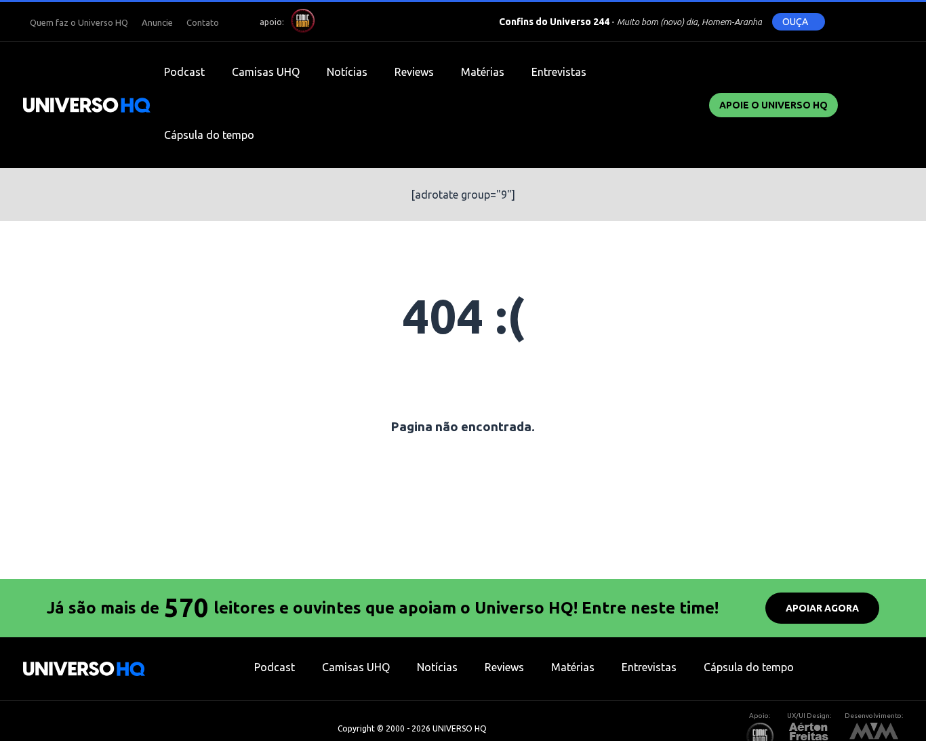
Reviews (414, 72)
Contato (202, 22)
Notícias (347, 72)
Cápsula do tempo (209, 135)
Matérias (482, 72)
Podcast (184, 72)
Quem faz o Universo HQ (79, 22)
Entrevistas (558, 72)
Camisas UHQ (266, 72)
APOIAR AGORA (822, 608)
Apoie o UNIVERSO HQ (773, 105)
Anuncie (157, 22)
